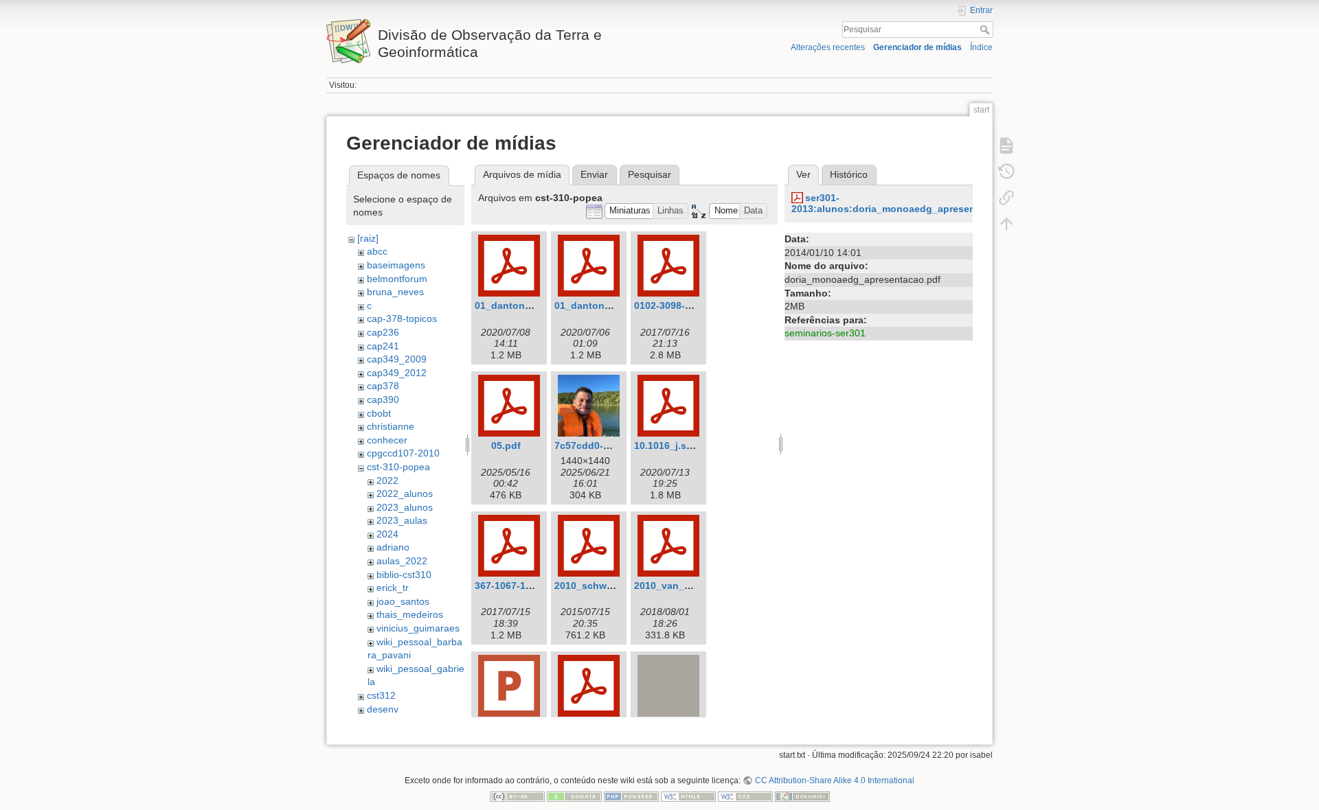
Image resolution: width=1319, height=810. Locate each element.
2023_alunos (404, 507)
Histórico (849, 174)
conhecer (387, 440)
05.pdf (506, 445)
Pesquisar (986, 29)
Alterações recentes (828, 47)
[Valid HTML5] (688, 796)
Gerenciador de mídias (917, 47)
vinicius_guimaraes (418, 628)
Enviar (594, 174)
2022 (387, 480)
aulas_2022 (401, 560)
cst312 (381, 695)
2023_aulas (401, 520)
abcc (377, 251)
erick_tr (392, 587)
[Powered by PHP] (631, 796)
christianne (390, 426)
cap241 (383, 345)
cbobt (379, 413)
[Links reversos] (1006, 198)
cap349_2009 (397, 359)
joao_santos (402, 601)
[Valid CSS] (745, 796)
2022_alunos (404, 493)
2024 (387, 534)
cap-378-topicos (402, 318)
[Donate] (574, 796)
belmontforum (397, 278)
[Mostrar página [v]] (1006, 145)
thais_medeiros (409, 614)
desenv (382, 709)
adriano (392, 547)
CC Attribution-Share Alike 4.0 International (834, 780)
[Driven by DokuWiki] (802, 796)
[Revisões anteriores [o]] (1006, 172)
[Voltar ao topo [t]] (1006, 224)
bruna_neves (395, 291)
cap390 (383, 399)
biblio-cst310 (403, 574)
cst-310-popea (398, 466)
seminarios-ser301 (825, 332)
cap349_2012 (397, 372)
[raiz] (368, 238)
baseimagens (396, 264)
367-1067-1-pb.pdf (517, 585)
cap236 (383, 332)
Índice (981, 47)
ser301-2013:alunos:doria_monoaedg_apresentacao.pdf (905, 203)
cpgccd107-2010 (403, 453)
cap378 (383, 385)
